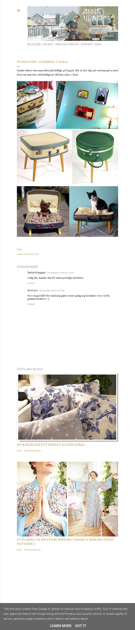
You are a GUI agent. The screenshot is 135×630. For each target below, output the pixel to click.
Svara (31, 283)
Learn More (61, 626)
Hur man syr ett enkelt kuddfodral (51, 445)
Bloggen (34, 44)
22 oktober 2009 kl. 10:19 (52, 290)
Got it (80, 626)
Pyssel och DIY (31, 254)
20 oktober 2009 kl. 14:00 (60, 272)
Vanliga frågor (67, 44)
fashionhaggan (36, 272)
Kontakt (87, 44)
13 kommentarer (32, 549)
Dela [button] (19, 249)
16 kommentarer (32, 450)
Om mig (48, 44)
